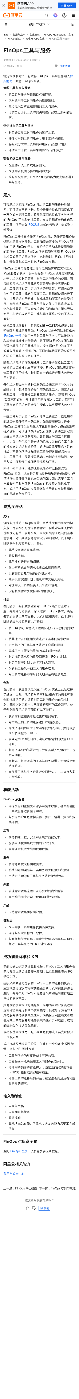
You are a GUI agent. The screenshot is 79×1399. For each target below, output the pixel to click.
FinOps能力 (14, 38)
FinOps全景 (12, 335)
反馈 (46, 1208)
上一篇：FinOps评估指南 (20, 1188)
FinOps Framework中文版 (59, 34)
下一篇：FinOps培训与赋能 (57, 1188)
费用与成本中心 (14, 1173)
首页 (5, 34)
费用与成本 (19, 34)
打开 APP (66, 5)
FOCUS (33, 224)
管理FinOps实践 (34, 38)
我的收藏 (65, 65)
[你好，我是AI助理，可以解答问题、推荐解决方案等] (55, 15)
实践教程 (34, 34)
